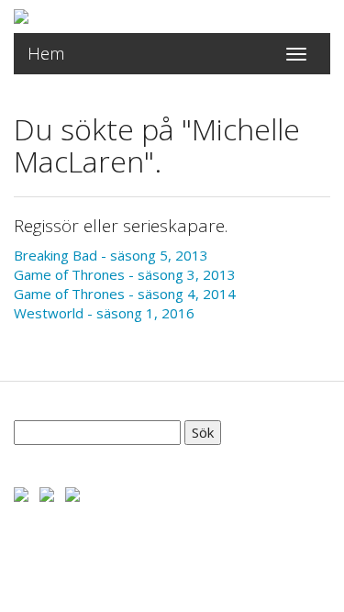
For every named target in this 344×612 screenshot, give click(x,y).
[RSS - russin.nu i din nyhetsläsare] (72, 493)
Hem (46, 53)
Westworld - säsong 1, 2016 (104, 313)
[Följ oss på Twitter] (46, 493)
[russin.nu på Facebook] (21, 493)
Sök (203, 432)
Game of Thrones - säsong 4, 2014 (125, 293)
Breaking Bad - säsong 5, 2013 (111, 255)
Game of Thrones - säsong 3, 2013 (125, 274)
